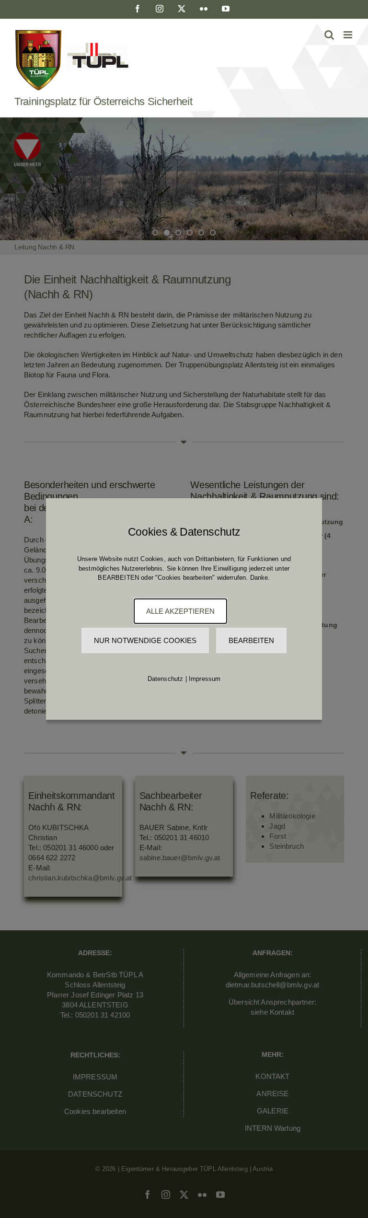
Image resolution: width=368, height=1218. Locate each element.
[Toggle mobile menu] (349, 35)
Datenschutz (166, 678)
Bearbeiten (251, 640)
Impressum (205, 678)
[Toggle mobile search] (329, 35)
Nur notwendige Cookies (145, 640)
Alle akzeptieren (180, 611)
